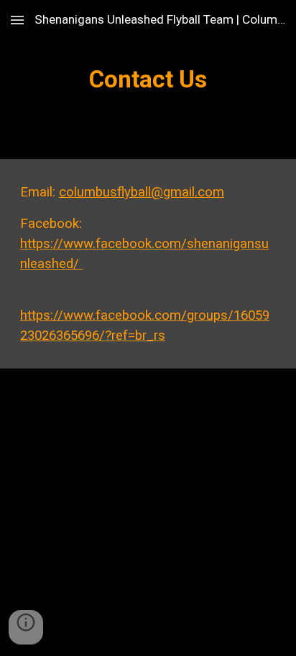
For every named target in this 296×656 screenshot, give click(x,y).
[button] (17, 19)
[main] (148, 79)
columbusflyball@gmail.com (141, 192)
